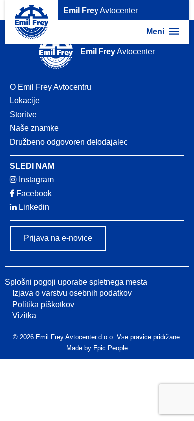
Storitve (23, 114)
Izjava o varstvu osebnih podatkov (72, 293)
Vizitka (24, 315)
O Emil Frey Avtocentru (50, 87)
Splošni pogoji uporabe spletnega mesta (76, 282)
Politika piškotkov (43, 304)
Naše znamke (34, 128)
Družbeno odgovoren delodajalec (69, 142)
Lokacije (25, 100)
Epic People (110, 348)
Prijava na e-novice (58, 238)
